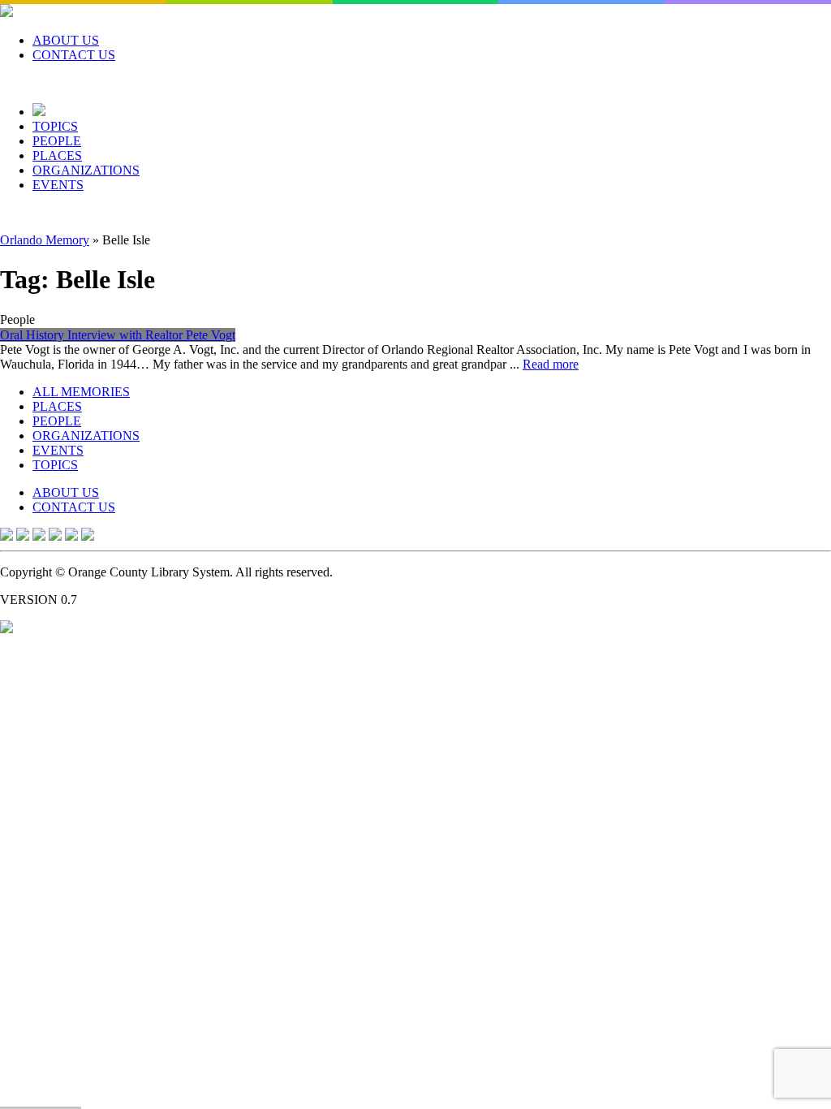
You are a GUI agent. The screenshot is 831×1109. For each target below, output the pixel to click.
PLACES (57, 155)
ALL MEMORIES (81, 392)
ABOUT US (65, 40)
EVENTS (58, 185)
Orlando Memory (44, 240)
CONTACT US (73, 55)
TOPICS (55, 126)
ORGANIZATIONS (86, 170)
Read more (551, 364)
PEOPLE (56, 141)
